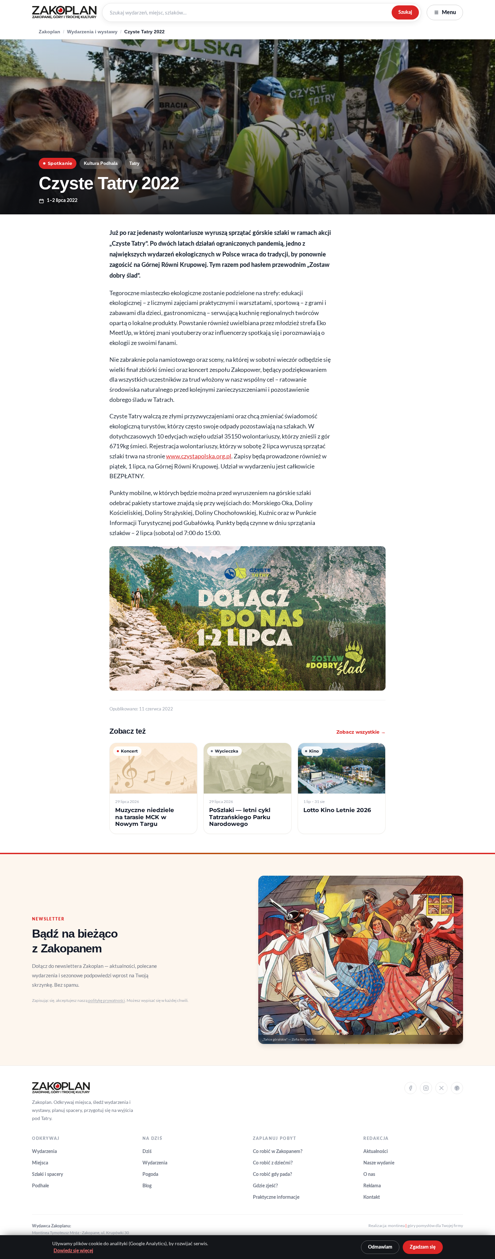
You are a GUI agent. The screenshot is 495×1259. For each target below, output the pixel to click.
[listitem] (153, 788)
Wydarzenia (44, 1151)
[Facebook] (410, 1088)
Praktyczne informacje (276, 1197)
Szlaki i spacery (47, 1174)
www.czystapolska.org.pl (198, 456)
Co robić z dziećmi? (273, 1163)
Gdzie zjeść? (265, 1186)
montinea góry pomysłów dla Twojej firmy (425, 1225)
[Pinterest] (457, 1088)
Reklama (372, 1186)
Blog (147, 1186)
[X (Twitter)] (441, 1088)
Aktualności (375, 1151)
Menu (449, 12)
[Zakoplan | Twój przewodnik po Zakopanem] (64, 12)
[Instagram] (426, 1088)
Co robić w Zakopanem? (277, 1151)
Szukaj (405, 12)
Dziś (147, 1151)
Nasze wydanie (378, 1163)
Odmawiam (380, 1247)
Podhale (40, 1186)
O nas (369, 1174)
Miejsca (40, 1163)
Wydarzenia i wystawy (92, 31)
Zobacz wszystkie (361, 732)
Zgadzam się (423, 1247)
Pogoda (150, 1174)
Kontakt (371, 1197)
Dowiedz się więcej (73, 1251)
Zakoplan (49, 31)
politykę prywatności (106, 1000)
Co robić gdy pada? (272, 1174)
